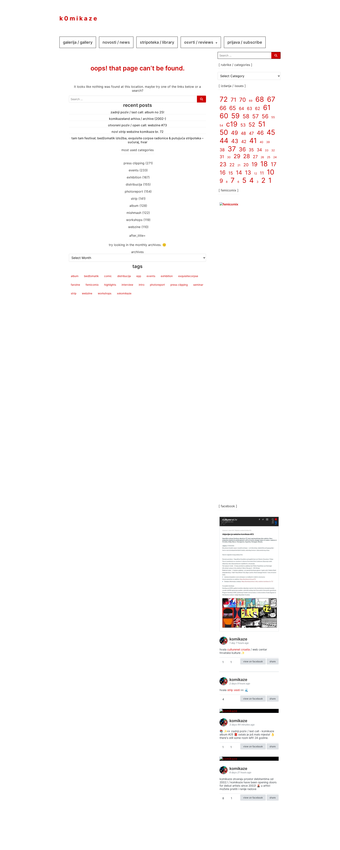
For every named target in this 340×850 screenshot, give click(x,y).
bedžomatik (91, 276)
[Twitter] (273, 15)
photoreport (134, 191)
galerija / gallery (77, 42)
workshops (134, 220)
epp (138, 276)
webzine (134, 227)
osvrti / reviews (198, 42)
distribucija (134, 184)
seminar (198, 284)
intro (141, 284)
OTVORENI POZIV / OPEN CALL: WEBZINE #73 (137, 125)
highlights (110, 284)
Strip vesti (233, 690)
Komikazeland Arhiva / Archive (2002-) (137, 119)
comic (108, 276)
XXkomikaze (124, 293)
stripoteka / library (157, 42)
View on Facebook (253, 661)
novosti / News (116, 42)
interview (127, 284)
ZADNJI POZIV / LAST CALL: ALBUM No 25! (137, 112)
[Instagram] (261, 15)
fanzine (75, 284)
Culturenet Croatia (238, 649)
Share (273, 661)
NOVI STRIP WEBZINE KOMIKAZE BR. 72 (138, 132)
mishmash (134, 213)
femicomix (92, 284)
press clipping (134, 163)
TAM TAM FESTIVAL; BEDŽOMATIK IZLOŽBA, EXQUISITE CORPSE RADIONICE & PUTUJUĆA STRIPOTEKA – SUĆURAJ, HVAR (137, 140)
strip (134, 198)
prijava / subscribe (244, 42)
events (134, 170)
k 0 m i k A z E (78, 18)
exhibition (134, 177)
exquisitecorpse (188, 276)
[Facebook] (249, 15)
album (134, 206)
